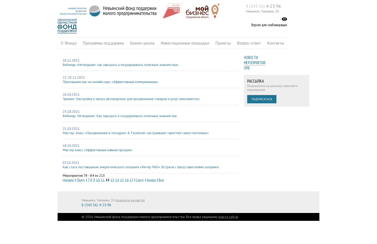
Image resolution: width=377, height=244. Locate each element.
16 (127, 180)
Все (161, 180)
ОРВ (247, 68)
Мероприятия (254, 62)
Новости (251, 57)
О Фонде (69, 43)
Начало (68, 180)
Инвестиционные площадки (185, 43)
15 (122, 180)
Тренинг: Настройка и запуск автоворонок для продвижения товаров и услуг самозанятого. (131, 99)
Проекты (223, 43)
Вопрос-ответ (249, 43)
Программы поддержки (103, 43)
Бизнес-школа (142, 43)
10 (98, 180)
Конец (151, 180)
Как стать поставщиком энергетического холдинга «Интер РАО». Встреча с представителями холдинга (141, 167)
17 (131, 180)
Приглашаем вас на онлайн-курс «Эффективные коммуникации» (110, 82)
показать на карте (130, 200)
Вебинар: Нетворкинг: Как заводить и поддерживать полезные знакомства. (120, 116)
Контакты (275, 43)
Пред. (81, 180)
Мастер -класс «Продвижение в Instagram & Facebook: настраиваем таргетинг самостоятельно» (136, 133)
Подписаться (262, 99)
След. (140, 180)
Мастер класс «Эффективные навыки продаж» (97, 150)
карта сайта (228, 217)
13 (112, 180)
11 (103, 180)
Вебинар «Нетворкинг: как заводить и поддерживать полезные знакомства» (120, 64)
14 (117, 180)
